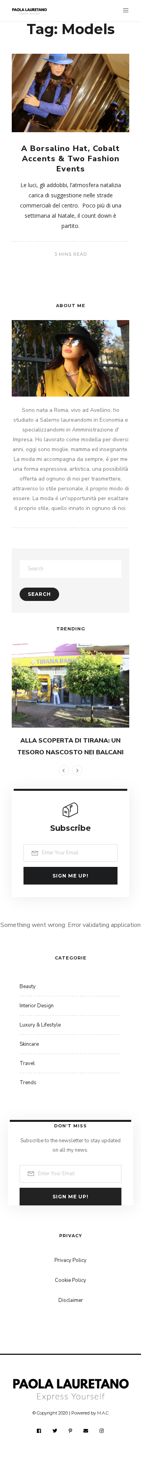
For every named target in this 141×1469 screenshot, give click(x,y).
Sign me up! (70, 876)
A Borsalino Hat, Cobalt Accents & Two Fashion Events (70, 158)
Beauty (28, 986)
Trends (28, 1082)
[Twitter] (55, 1430)
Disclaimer (70, 1300)
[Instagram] (101, 1430)
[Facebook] (39, 1430)
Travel (27, 1063)
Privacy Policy (70, 1260)
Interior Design (37, 1005)
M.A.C (102, 1413)
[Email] (86, 1430)
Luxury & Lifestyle (40, 1024)
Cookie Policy (70, 1280)
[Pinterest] (70, 1430)
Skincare (29, 1044)
